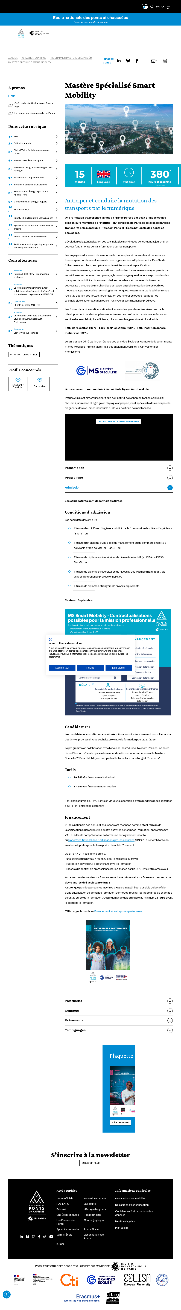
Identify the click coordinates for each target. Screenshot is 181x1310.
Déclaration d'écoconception (132, 1205)
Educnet (61, 1209)
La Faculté (90, 1204)
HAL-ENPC (63, 1204)
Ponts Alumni (91, 1229)
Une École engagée (68, 1215)
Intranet (61, 1244)
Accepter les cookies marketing (118, 421)
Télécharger (120, 1122)
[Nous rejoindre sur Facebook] (39, 1237)
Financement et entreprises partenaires (118, 911)
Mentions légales (125, 1221)
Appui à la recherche (68, 1229)
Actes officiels (65, 1198)
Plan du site (122, 1228)
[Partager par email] (154, 61)
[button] (160, 6)
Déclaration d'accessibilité (130, 1198)
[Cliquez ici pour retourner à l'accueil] (33, 33)
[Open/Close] (170, 7)
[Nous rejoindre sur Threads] (44, 1237)
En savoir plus (91, 1163)
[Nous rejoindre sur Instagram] (33, 1237)
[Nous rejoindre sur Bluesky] (27, 1237)
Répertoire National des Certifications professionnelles (101, 840)
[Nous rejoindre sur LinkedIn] (21, 1237)
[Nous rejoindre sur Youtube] (51, 1237)
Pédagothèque (92, 1215)
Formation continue (25, 355)
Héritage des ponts (95, 1209)
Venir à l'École (64, 1234)
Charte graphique (94, 1220)
